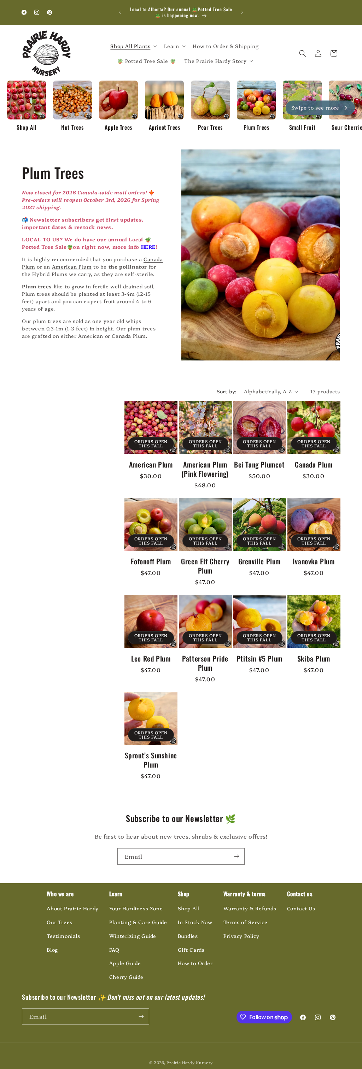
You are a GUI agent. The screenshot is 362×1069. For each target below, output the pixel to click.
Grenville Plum (259, 561)
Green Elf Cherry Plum (205, 566)
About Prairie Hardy (72, 908)
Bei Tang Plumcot (259, 464)
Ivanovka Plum (314, 561)
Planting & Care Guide (138, 922)
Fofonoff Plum (151, 561)
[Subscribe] (236, 856)
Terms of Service (245, 922)
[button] (133, 46)
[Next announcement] (242, 12)
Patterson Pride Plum (205, 663)
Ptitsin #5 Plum (259, 658)
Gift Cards (191, 949)
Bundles (188, 935)
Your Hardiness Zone (136, 908)
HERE (148, 246)
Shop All (189, 908)
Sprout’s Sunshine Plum (151, 760)
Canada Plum (314, 464)
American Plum (72, 266)
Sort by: (227, 391)
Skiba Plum (313, 658)
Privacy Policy (241, 935)
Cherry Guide (126, 976)
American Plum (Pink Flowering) (205, 469)
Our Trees (59, 922)
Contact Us (301, 908)
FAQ (114, 949)
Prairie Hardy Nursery (190, 1062)
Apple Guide (125, 963)
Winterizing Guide (132, 935)
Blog (52, 949)
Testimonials (63, 935)
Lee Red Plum (150, 658)
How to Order (195, 963)
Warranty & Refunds (249, 908)
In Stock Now (195, 922)
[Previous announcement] (120, 12)
